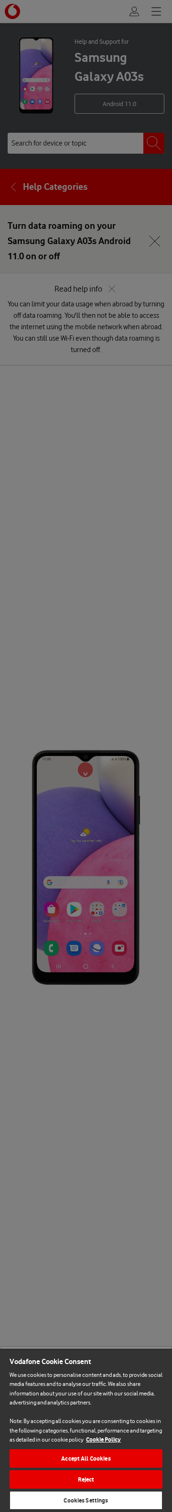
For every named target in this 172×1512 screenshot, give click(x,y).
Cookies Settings (86, 1500)
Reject (86, 1479)
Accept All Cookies (85, 1458)
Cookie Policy (103, 1439)
